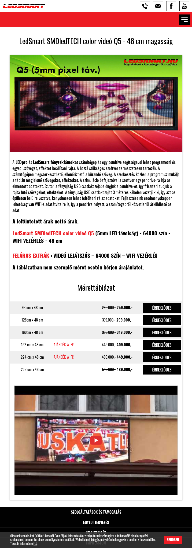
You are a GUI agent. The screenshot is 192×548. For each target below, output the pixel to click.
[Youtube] (184, 6)
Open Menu (184, 19)
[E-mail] (158, 6)
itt (35, 544)
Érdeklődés (162, 308)
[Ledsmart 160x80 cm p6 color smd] (96, 440)
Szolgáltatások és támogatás (96, 512)
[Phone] (145, 6)
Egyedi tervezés (96, 522)
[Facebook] (171, 6)
